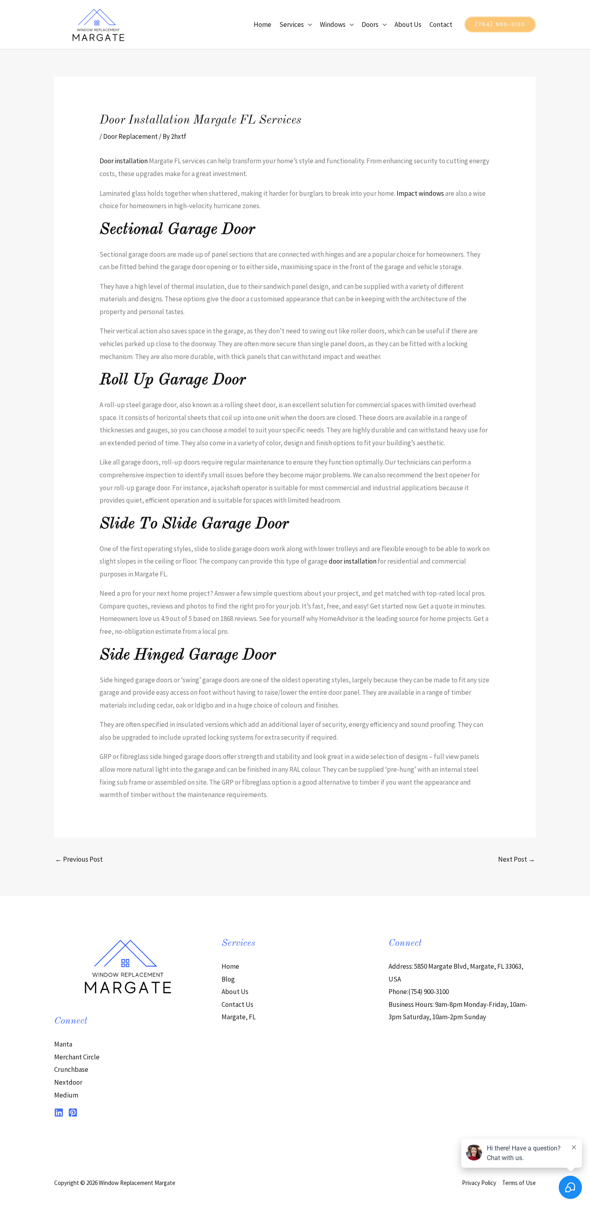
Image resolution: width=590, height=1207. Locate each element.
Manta (63, 1044)
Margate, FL (239, 1016)
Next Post (516, 859)
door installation (352, 561)
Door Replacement (130, 136)
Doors (370, 24)
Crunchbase (71, 1069)
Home (262, 24)
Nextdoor (68, 1082)
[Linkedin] (58, 1112)
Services (291, 24)
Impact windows (420, 193)
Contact (440, 24)
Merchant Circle (77, 1057)
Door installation (124, 160)
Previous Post (79, 859)
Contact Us (237, 1004)
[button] (500, 24)
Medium (66, 1095)
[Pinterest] (72, 1112)
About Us (408, 24)
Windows (333, 24)
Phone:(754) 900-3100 (419, 991)
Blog (228, 979)
